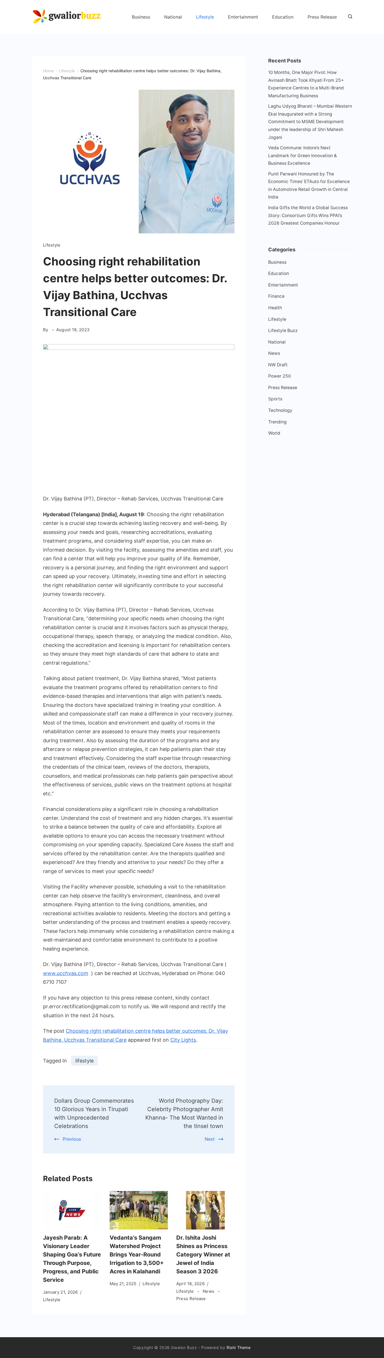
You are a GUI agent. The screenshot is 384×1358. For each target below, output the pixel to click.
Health (275, 307)
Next (210, 1139)
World (274, 433)
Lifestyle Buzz (283, 330)
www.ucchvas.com (65, 973)
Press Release (322, 17)
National (173, 17)
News (209, 1291)
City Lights (183, 1040)
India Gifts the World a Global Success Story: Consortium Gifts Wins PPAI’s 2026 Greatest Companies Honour (308, 215)
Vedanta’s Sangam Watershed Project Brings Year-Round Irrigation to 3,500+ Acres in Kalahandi (137, 1254)
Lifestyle (205, 17)
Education (282, 17)
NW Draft (278, 364)
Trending (277, 422)
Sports (275, 398)
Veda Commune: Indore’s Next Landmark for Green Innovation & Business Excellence (302, 155)
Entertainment (243, 17)
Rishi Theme (239, 1347)
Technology (280, 410)
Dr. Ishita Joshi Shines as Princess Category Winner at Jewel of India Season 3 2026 (203, 1254)
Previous (72, 1139)
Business (141, 17)
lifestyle (84, 1061)
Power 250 (279, 376)
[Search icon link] (348, 17)
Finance (276, 296)
